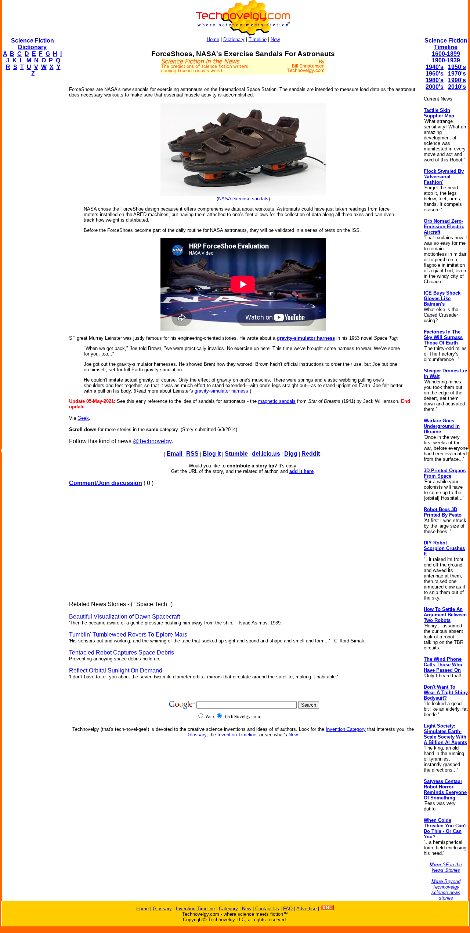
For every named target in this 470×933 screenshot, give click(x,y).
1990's (457, 80)
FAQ (288, 908)
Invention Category (346, 729)
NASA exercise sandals (243, 198)
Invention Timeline (236, 734)
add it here (301, 471)
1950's (457, 67)
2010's (457, 87)
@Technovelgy (152, 441)
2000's (435, 87)
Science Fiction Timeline (445, 43)
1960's (435, 73)
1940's (435, 67)
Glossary (197, 734)
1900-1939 (446, 60)
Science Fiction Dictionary (32, 43)
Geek (83, 418)
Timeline (258, 39)
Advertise (306, 908)
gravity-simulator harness (306, 338)
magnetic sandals (277, 401)
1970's (457, 73)
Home (213, 39)
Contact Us (267, 908)
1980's (435, 80)
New (275, 39)
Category (228, 908)
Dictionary (234, 39)
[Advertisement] (31, 193)
